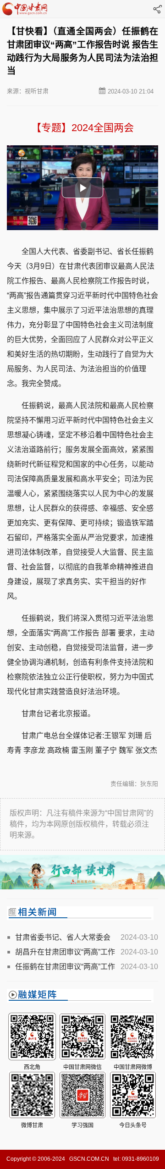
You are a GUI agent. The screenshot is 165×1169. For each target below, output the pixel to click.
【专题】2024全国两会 (82, 127)
